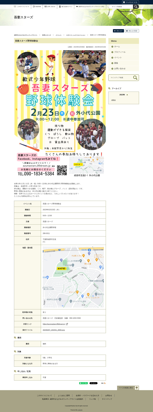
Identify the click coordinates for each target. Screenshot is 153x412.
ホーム (117, 46)
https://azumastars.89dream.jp (54, 324)
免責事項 (45, 399)
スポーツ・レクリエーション (75, 35)
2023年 (122, 95)
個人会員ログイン (67, 6)
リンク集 (92, 399)
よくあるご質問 (64, 395)
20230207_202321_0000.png (54, 330)
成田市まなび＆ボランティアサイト (25, 35)
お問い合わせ (51, 6)
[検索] (136, 6)
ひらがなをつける (131, 2)
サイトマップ (107, 399)
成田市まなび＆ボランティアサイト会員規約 (66, 399)
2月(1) (113, 100)
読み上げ (119, 31)
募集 (116, 63)
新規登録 (38, 6)
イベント (59, 35)
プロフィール (120, 52)
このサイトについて (23, 6)
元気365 (80, 410)
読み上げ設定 (133, 31)
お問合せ (108, 395)
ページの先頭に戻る (126, 388)
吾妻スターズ (46, 35)
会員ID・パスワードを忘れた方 (87, 395)
